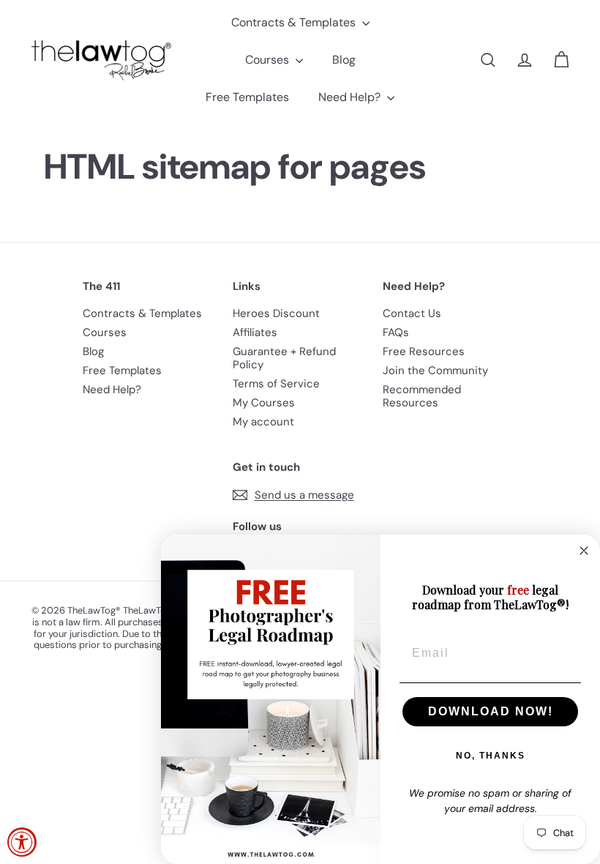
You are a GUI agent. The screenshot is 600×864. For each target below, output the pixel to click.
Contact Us (412, 313)
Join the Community (435, 370)
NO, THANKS (490, 756)
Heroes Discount (276, 313)
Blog (344, 59)
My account (263, 421)
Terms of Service (276, 383)
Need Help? (350, 97)
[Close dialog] (584, 550)
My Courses (264, 402)
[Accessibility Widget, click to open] (22, 842)
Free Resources (424, 351)
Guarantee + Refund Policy (284, 358)
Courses (268, 59)
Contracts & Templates (295, 22)
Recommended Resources (422, 396)
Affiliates (255, 332)
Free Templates (247, 97)
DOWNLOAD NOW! (490, 711)
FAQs (396, 332)
